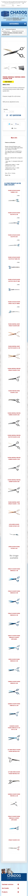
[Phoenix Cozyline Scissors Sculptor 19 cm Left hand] (14, 289)
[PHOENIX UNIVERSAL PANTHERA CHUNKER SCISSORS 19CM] (14, 490)
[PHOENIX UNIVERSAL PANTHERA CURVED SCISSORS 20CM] (6, 68)
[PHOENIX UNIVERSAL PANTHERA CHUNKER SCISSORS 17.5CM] (14, 467)
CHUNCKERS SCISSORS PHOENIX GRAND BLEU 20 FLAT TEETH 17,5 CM (14, 727)
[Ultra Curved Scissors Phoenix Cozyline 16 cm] (14, 534)
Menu (18, 5)
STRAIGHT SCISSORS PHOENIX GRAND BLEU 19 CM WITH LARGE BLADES (14, 637)
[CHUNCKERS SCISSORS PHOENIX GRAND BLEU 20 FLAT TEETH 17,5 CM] (14, 738)
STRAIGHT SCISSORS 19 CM (14, 840)
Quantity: (6, 109)
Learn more (18, 3)
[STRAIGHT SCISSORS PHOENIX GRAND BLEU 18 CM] (14, 601)
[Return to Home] (2, 29)
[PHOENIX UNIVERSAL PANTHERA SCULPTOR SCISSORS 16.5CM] (14, 445)
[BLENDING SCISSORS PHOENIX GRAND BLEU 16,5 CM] (14, 714)
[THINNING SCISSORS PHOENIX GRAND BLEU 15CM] (14, 691)
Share (17, 124)
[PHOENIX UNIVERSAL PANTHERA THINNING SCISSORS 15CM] (14, 423)
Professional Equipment (11, 29)
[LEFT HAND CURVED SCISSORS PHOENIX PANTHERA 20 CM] (14, 782)
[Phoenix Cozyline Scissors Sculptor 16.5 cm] (14, 223)
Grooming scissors (6, 31)
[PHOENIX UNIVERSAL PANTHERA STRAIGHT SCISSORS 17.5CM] (14, 378)
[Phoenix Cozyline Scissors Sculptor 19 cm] (14, 245)
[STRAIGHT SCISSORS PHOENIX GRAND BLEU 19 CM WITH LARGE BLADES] (14, 647)
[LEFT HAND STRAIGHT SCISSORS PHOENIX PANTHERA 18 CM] (14, 759)
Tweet (11, 124)
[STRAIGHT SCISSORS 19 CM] (14, 848)
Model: (4, 84)
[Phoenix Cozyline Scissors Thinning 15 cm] (14, 200)
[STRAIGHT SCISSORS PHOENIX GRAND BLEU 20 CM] (14, 623)
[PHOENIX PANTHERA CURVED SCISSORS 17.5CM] (14, 401)
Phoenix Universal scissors (18, 31)
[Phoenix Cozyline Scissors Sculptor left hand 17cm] (14, 267)
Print (15, 128)
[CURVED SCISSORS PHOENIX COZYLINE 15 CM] (14, 556)
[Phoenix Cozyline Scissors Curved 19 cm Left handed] (14, 312)
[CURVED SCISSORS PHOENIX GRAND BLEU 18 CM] (14, 669)
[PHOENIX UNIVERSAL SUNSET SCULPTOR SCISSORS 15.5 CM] (14, 356)
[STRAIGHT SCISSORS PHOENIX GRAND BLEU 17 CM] (14, 579)
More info (14, 138)
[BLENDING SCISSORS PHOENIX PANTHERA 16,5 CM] (14, 804)
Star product (8, 82)
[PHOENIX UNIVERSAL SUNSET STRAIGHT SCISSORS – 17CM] (14, 512)
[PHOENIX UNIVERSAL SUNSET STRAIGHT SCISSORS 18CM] (14, 334)
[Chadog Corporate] (14, 14)
